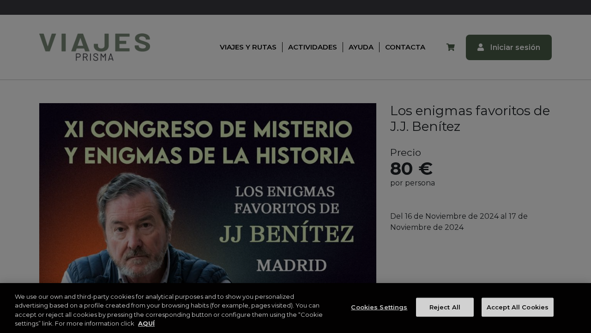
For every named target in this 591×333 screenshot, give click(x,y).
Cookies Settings (379, 307)
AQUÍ (146, 323)
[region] (295, 308)
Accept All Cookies (518, 307)
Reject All (444, 307)
